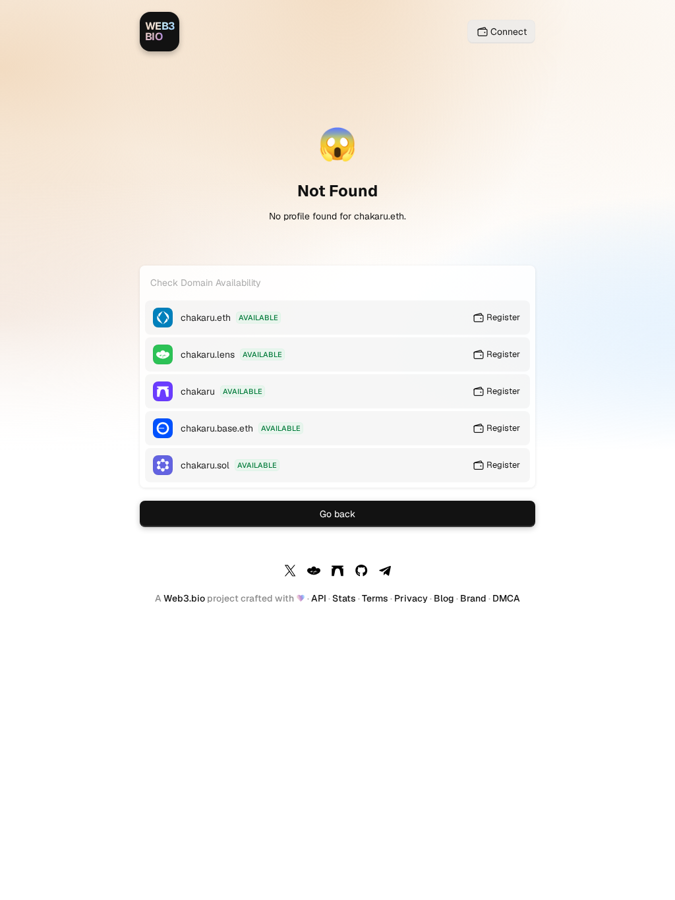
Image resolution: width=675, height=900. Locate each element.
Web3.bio (184, 598)
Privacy (411, 598)
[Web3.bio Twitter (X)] (290, 572)
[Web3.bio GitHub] (361, 572)
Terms (375, 598)
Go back (337, 514)
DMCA (506, 598)
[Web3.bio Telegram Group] (385, 572)
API (318, 598)
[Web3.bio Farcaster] (337, 572)
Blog (444, 598)
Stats (344, 598)
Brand (473, 598)
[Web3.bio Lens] (313, 572)
